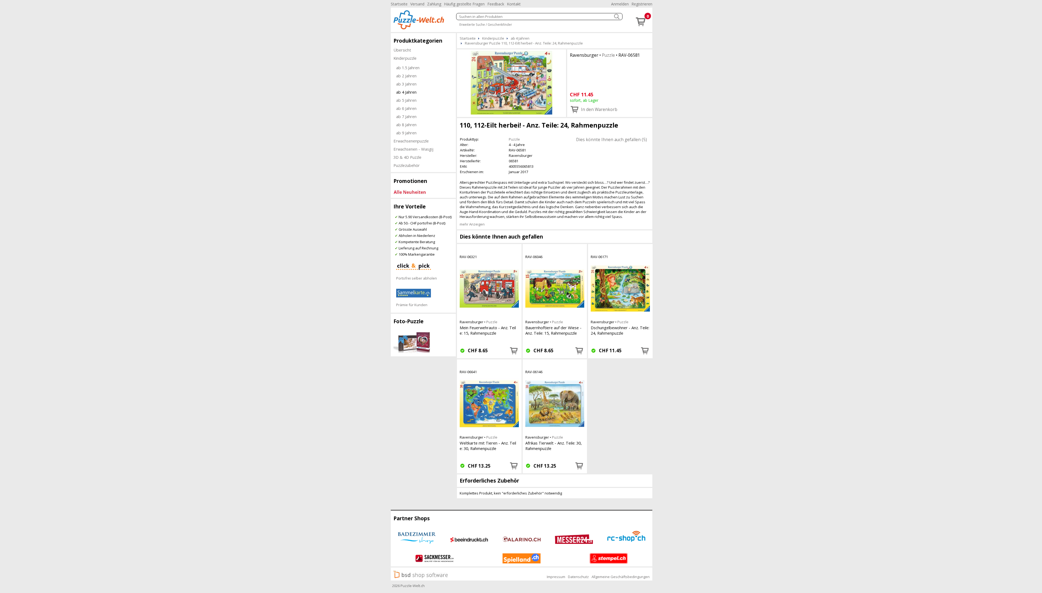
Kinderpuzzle (405, 58)
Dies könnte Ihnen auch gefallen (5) (611, 139)
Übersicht (402, 50)
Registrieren (641, 4)
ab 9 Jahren (406, 132)
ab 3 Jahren (406, 84)
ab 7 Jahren (406, 116)
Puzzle (608, 55)
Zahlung (434, 4)
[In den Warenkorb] (514, 351)
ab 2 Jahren (406, 75)
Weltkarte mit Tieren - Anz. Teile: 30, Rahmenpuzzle (488, 445)
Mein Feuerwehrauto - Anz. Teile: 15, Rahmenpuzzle (488, 330)
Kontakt (514, 4)
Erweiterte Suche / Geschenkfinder (485, 24)
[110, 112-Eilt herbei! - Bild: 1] (511, 83)
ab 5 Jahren (406, 100)
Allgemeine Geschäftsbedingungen (621, 576)
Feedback (495, 4)
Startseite (399, 4)
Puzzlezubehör (406, 165)
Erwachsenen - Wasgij (413, 149)
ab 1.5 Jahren (408, 67)
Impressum (556, 576)
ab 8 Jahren (406, 124)
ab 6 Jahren (406, 108)
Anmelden (620, 4)
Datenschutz (578, 576)
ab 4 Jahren (406, 92)
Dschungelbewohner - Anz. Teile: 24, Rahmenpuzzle (620, 330)
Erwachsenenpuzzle (411, 141)
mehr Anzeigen (472, 224)
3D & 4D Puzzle (407, 157)
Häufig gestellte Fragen (464, 4)
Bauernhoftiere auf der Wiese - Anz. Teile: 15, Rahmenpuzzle (553, 330)
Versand (417, 4)
